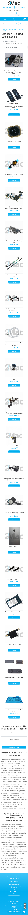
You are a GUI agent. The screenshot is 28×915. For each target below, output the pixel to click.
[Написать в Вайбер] (12, 13)
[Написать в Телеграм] (16, 13)
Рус (18, 15)
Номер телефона (14, 739)
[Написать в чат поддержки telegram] (24, 904)
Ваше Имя (14, 733)
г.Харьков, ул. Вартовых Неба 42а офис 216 (14, 904)
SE (17, 23)
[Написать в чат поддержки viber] (24, 908)
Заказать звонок (20, 7)
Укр (10, 15)
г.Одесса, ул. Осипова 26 (14, 900)
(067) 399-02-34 (14, 907)
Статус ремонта (7, 7)
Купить (14, 79)
